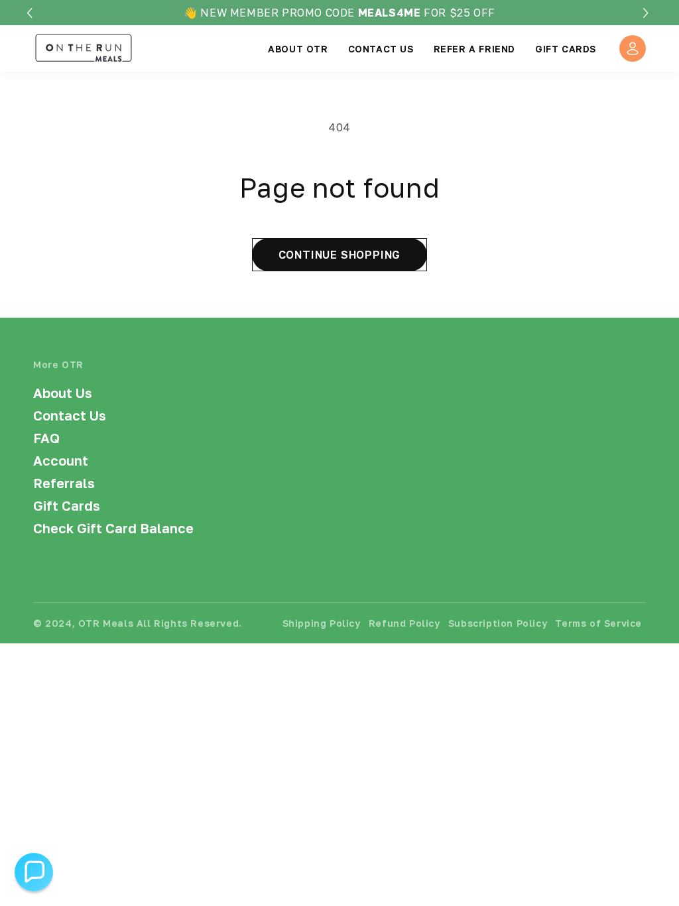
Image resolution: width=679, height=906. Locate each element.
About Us (62, 393)
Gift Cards (565, 48)
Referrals (64, 483)
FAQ (46, 438)
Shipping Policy (321, 623)
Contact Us (69, 415)
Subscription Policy (497, 623)
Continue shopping (339, 254)
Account (60, 460)
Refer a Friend (474, 48)
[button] (647, 13)
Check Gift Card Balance (113, 528)
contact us (381, 48)
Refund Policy (404, 623)
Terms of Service (598, 623)
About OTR (298, 48)
